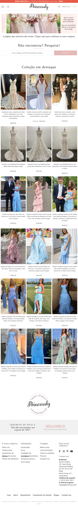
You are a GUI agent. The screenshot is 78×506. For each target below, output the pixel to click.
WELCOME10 (55, 426)
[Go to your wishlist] (59, 6)
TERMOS (56, 501)
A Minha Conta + (66, 6)
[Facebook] (60, 451)
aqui (43, 36)
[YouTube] (71, 451)
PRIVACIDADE (64, 501)
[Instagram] (64, 451)
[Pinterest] (68, 451)
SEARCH (65, 53)
